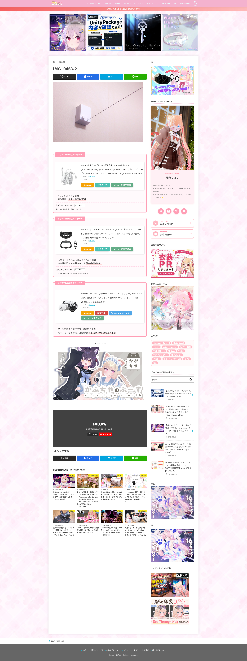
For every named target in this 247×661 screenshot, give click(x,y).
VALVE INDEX (185, 347)
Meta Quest (178, 343)
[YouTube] (105, 434)
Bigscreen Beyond (161, 343)
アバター (150, 3)
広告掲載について (113, 650)
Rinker (91, 177)
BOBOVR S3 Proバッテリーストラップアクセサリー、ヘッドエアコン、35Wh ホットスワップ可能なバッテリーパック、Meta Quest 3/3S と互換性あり (112, 297)
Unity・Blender (163, 3)
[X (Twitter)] (176, 211)
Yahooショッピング (120, 313)
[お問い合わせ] (184, 211)
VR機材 (118, 3)
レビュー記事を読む (122, 185)
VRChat (108, 3)
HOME (53, 641)
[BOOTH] (168, 211)
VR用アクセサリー (160, 355)
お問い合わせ (185, 3)
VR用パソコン (129, 3)
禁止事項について (159, 650)
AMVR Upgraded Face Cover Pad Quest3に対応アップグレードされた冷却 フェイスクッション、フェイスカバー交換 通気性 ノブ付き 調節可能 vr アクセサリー (111, 233)
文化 (175, 3)
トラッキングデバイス (172, 359)
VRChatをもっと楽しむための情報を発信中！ (123, 9)
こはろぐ (118, 655)
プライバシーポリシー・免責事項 (136, 650)
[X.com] (92, 434)
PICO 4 (156, 347)
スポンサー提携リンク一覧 (93, 650)
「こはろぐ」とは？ (94, 3)
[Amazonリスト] (161, 211)
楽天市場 (101, 313)
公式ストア (102, 185)
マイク (140, 3)
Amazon (87, 185)
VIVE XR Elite (159, 351)
